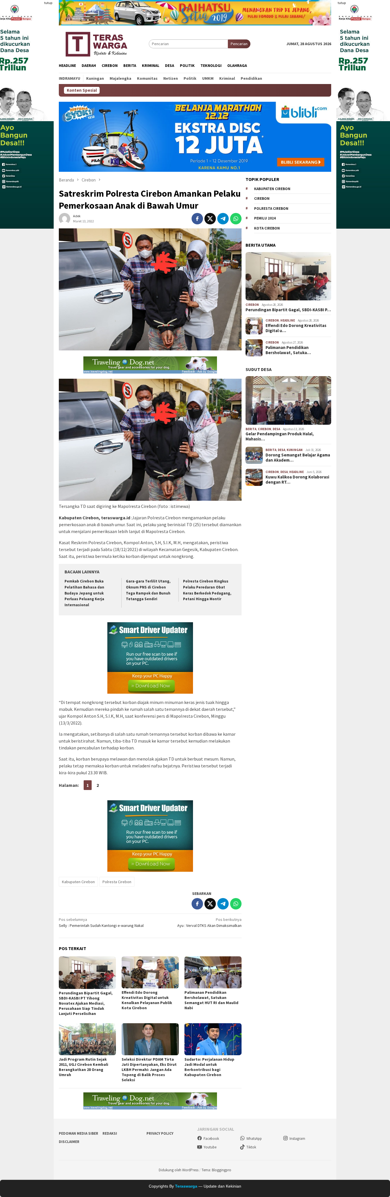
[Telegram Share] (223, 218)
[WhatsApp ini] (236, 218)
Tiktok (251, 1147)
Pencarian (239, 43)
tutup (48, 3)
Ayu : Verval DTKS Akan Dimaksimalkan (209, 922)
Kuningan (295, 450)
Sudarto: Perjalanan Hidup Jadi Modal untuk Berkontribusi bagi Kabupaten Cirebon (209, 1067)
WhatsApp (254, 1138)
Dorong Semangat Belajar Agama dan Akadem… (298, 457)
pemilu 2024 (265, 218)
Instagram (297, 1138)
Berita (251, 429)
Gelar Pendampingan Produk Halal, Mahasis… (280, 437)
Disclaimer (69, 1141)
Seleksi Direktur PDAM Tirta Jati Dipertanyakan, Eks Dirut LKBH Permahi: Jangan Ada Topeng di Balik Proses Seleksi (149, 1069)
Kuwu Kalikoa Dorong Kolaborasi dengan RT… (297, 479)
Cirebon (262, 198)
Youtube (210, 1147)
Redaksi (109, 1133)
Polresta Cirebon (116, 881)
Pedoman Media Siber (78, 1133)
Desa (276, 429)
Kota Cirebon (267, 228)
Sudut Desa (259, 369)
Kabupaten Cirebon (78, 881)
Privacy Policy (159, 1133)
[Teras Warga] (96, 43)
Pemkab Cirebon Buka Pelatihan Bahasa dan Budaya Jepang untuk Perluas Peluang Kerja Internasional (84, 593)
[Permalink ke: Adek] (64, 218)
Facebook (211, 1138)
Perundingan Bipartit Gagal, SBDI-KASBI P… (288, 309)
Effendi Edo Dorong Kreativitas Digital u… (296, 328)
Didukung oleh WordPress (178, 1170)
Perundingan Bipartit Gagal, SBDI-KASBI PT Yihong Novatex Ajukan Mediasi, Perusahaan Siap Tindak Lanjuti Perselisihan (85, 1003)
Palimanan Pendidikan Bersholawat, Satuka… (288, 350)
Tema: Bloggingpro (216, 1170)
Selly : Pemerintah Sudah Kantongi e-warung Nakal (101, 922)
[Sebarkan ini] (197, 218)
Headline (287, 321)
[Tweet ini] (210, 218)
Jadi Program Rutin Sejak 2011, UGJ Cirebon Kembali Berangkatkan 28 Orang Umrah (83, 1067)
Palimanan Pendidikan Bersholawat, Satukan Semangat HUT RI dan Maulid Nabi (211, 1000)
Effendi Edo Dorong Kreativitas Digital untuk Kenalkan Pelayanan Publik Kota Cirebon (147, 1000)
